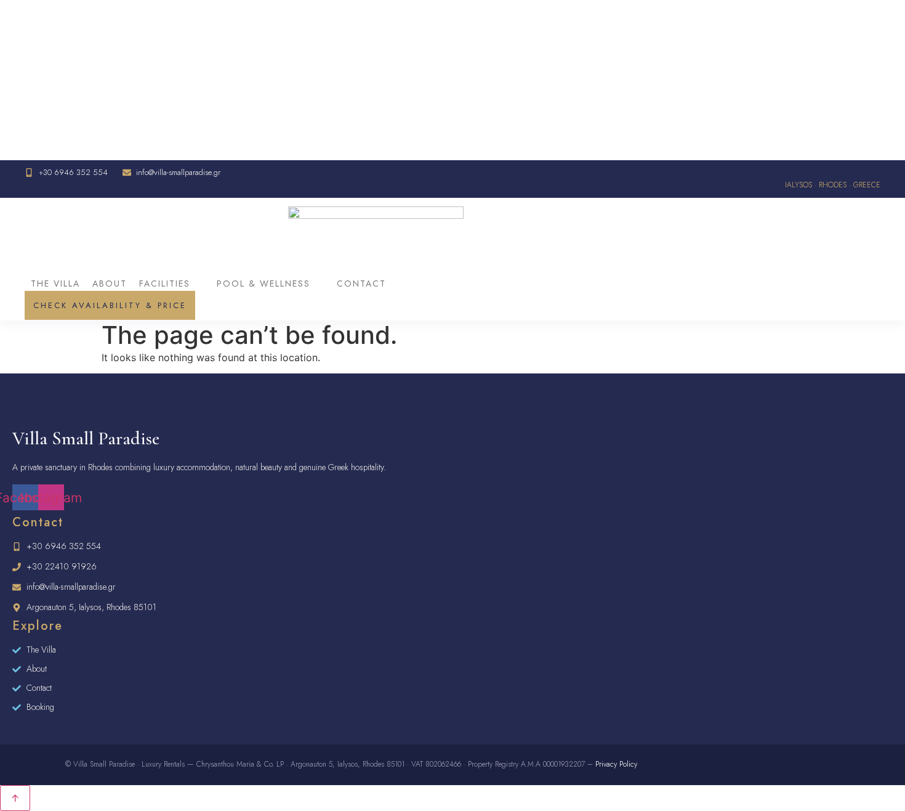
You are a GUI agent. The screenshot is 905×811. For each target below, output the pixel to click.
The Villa (55, 283)
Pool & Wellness (263, 283)
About (109, 283)
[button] (172, 283)
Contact (361, 283)
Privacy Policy (616, 764)
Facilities (164, 283)
